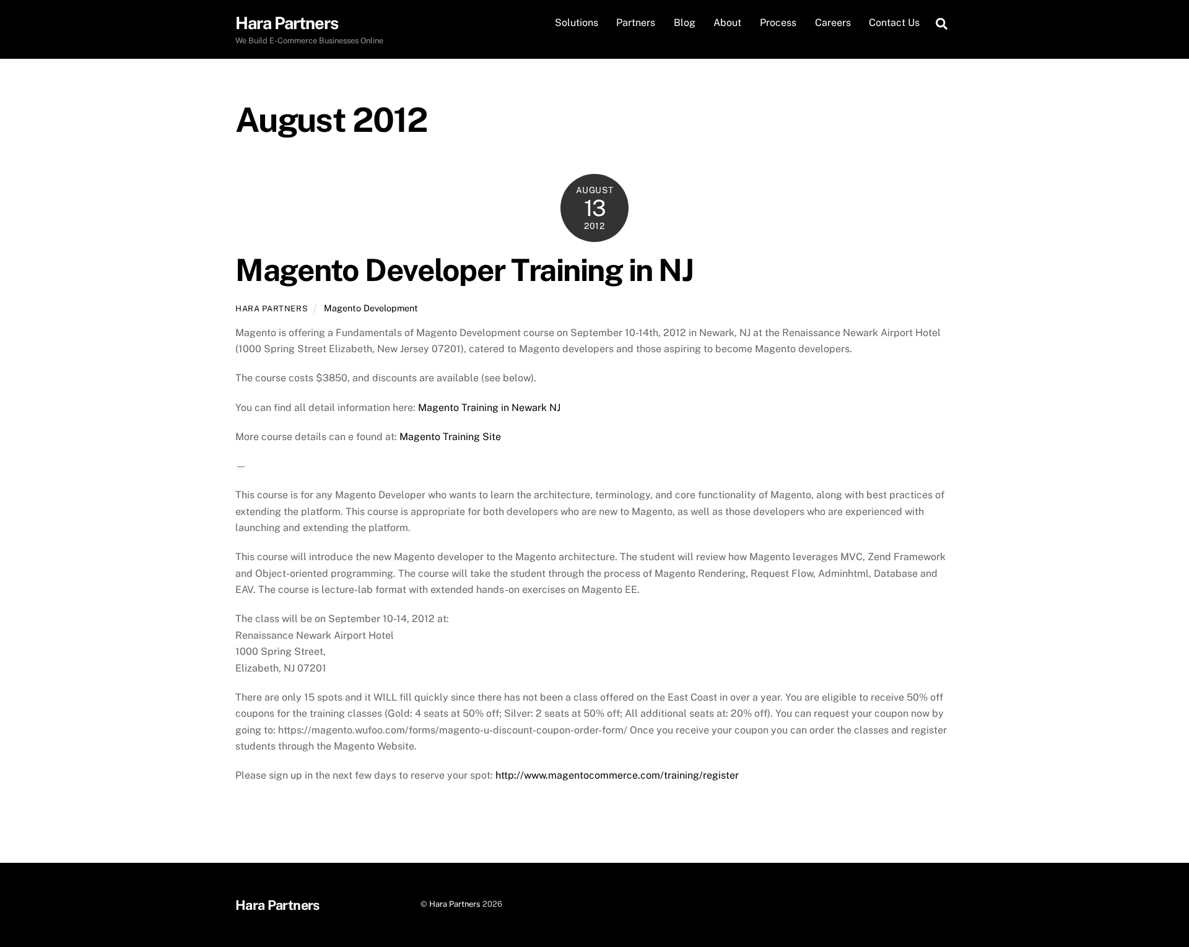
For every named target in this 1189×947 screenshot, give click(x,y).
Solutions (576, 22)
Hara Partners (271, 308)
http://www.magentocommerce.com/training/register (617, 775)
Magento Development (371, 308)
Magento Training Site (450, 437)
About (727, 22)
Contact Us (894, 22)
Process (778, 22)
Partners (635, 22)
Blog (684, 22)
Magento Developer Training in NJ (464, 270)
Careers (833, 22)
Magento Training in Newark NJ (489, 407)
